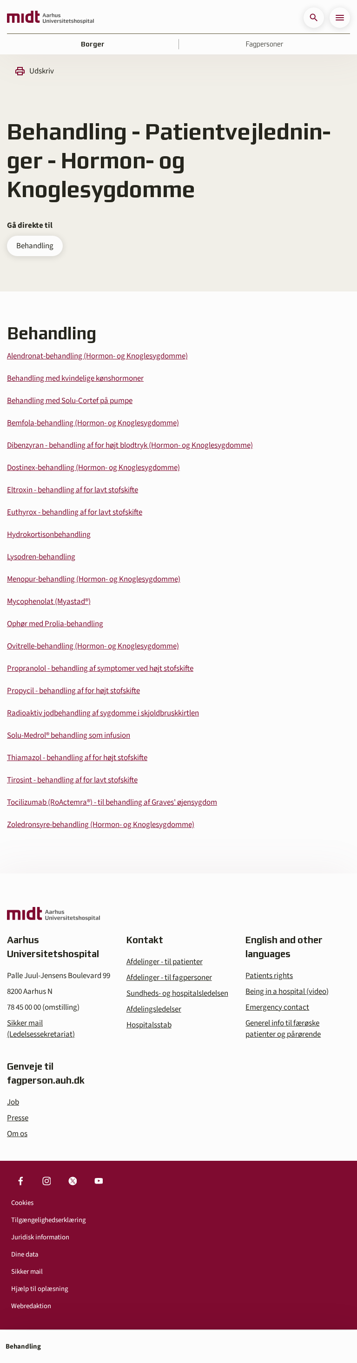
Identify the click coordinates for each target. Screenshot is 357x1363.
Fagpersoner (264, 44)
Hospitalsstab (149, 1025)
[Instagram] (46, 1181)
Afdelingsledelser (153, 1009)
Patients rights (269, 975)
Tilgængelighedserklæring (48, 1220)
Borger (93, 44)
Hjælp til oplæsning (39, 1289)
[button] (314, 17)
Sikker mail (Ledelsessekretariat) (41, 1029)
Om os (17, 1133)
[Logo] (50, 17)
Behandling (34, 245)
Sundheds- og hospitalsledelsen (177, 993)
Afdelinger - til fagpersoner (169, 977)
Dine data (24, 1254)
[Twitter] (72, 1181)
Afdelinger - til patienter (164, 961)
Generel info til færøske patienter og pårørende (283, 1029)
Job (13, 1102)
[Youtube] (98, 1181)
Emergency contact (277, 1007)
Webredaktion (31, 1306)
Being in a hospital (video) (287, 991)
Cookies (22, 1203)
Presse (17, 1118)
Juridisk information (40, 1237)
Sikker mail (27, 1272)
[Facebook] (20, 1181)
